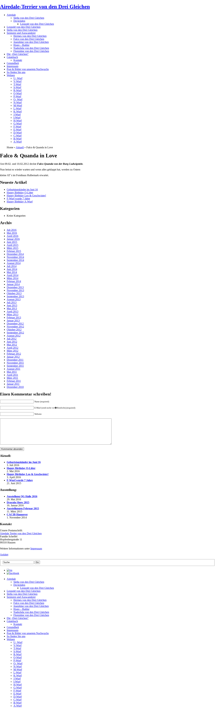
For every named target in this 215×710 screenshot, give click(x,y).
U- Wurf (17, 78)
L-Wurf (17, 108)
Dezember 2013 (15, 287)
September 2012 (15, 332)
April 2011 (12, 374)
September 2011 (15, 365)
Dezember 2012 (15, 323)
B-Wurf (17, 138)
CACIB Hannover (17, 514)
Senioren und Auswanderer (21, 33)
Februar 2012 (14, 353)
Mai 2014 (12, 272)
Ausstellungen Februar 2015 (23, 508)
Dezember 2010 (15, 387)
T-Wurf (17, 84)
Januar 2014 (13, 284)
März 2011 (12, 377)
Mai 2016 (12, 233)
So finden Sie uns (16, 72)
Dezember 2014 (15, 254)
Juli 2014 (11, 266)
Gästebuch (12, 57)
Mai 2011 (12, 371)
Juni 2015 (12, 242)
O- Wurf (17, 99)
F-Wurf (17, 126)
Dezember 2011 (15, 359)
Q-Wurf (17, 93)
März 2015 (12, 248)
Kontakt (17, 60)
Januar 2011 (13, 384)
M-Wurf (17, 105)
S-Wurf (17, 87)
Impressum (12, 66)
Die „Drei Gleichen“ (18, 54)
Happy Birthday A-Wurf (20, 201)
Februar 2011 (14, 380)
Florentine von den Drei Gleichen (31, 51)
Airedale (11, 14)
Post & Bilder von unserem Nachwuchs (28, 69)
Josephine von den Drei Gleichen (31, 42)
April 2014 (12, 275)
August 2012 (13, 335)
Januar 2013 (13, 320)
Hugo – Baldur (21, 45)
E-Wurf (17, 129)
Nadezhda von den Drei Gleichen (31, 48)
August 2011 (13, 368)
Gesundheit (13, 63)
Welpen (11, 75)
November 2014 (15, 257)
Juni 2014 (12, 269)
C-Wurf (17, 135)
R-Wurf (17, 90)
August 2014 (13, 263)
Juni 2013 (12, 305)
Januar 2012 (13, 356)
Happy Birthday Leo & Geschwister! (26, 195)
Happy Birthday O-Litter (20, 192)
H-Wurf (17, 120)
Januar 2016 (13, 239)
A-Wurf (17, 141)
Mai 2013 (12, 308)
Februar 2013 (14, 317)
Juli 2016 (11, 230)
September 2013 (15, 296)
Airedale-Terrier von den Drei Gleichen (45, 7)
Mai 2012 (12, 344)
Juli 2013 (11, 302)
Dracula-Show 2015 (18, 502)
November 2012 (15, 326)
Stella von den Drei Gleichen (28, 17)
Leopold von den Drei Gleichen (37, 23)
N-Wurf (17, 102)
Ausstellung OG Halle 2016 (22, 496)
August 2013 (13, 299)
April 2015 (12, 245)
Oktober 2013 (14, 293)
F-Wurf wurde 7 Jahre (18, 198)
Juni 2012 (12, 341)
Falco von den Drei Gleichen (28, 39)
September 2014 (15, 260)
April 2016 (12, 236)
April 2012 (12, 347)
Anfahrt (4, 554)
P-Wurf (17, 96)
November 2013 (15, 290)
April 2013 (12, 311)
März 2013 (12, 314)
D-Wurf (17, 132)
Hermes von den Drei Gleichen (30, 36)
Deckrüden (19, 20)
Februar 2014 (14, 281)
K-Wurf (17, 111)
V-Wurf (17, 81)
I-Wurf (16, 117)
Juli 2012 (11, 338)
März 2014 (12, 278)
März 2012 (12, 350)
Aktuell (20, 147)
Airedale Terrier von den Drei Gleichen (21, 533)
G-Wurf (17, 123)
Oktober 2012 (14, 329)
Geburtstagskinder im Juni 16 (22, 189)
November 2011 (15, 362)
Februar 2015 (14, 251)
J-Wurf (17, 114)
